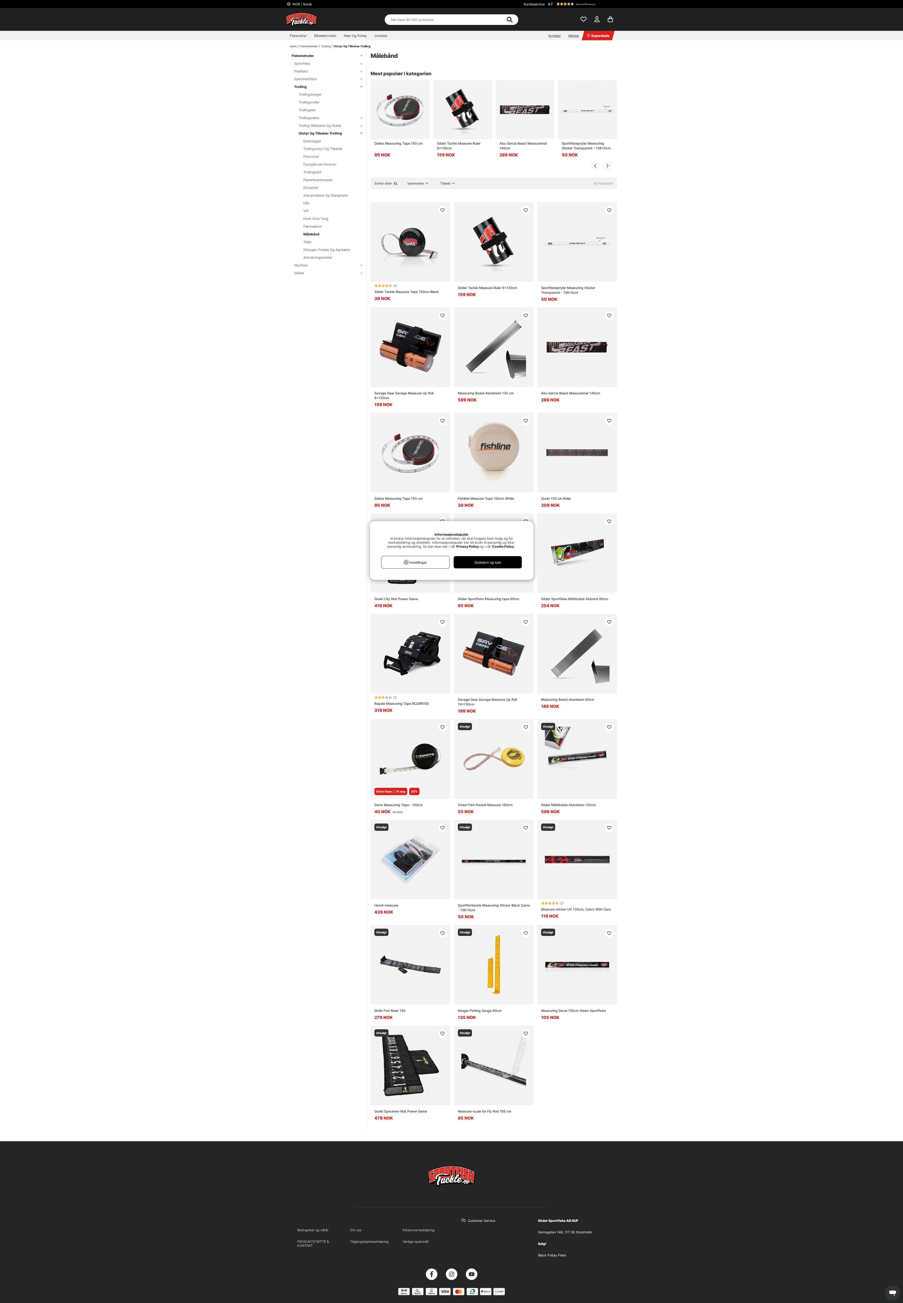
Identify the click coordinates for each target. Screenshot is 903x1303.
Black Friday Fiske (552, 1255)
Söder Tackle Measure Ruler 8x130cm (458, 145)
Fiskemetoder (309, 46)
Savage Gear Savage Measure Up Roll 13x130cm (487, 701)
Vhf (306, 211)
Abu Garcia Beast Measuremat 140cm (523, 145)
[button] (582, 4)
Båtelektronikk (325, 36)
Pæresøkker (312, 226)
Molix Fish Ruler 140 (389, 1011)
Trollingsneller (309, 102)
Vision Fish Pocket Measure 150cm (485, 805)
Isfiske (299, 273)
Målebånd (311, 234)
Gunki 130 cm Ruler (556, 498)
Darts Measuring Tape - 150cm (398, 805)
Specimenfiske (305, 79)
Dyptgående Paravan (319, 164)
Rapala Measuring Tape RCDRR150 (401, 703)
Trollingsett (307, 110)
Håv (306, 203)
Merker (573, 36)
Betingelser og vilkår (313, 1230)
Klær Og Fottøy (355, 36)
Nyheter (554, 36)
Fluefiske (301, 71)
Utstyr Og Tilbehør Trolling (352, 46)
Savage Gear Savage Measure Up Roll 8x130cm (403, 395)
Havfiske (301, 265)
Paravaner (311, 156)
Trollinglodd (312, 172)
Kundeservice (534, 4)
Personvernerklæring (419, 1230)
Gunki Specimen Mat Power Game (400, 1111)
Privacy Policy (467, 546)
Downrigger (312, 141)
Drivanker (310, 188)
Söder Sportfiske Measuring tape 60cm (488, 599)
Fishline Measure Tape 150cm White (486, 498)
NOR (302, 4)
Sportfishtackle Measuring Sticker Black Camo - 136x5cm (494, 907)
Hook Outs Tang (315, 219)
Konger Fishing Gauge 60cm (480, 1011)
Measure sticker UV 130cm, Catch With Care (576, 909)
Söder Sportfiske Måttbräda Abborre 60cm (574, 599)
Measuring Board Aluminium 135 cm (486, 393)
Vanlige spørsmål (415, 1242)
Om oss (355, 1230)
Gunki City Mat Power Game (396, 599)
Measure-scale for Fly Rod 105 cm (484, 1111)
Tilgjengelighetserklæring (369, 1242)
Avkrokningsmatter (317, 257)
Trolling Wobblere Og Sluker (320, 125)
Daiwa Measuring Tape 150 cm (398, 143)
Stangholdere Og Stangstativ (325, 195)
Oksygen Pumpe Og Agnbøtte (326, 250)
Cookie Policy (503, 546)
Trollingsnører (309, 118)
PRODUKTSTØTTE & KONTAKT (313, 1244)
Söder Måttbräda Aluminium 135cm (568, 805)
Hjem (293, 46)
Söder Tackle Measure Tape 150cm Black (406, 292)
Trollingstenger (310, 94)
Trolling (326, 46)
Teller (307, 242)
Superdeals (600, 36)
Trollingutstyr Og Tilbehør (322, 149)
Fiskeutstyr (298, 36)
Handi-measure (386, 905)
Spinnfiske (302, 63)
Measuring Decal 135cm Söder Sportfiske (573, 1011)
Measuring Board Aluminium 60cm (567, 699)
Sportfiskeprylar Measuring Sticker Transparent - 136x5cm (586, 145)
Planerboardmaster (318, 180)
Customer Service (481, 1221)
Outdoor (381, 36)
